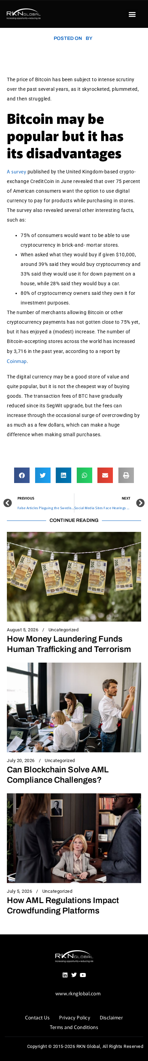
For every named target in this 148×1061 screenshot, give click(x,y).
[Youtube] (83, 975)
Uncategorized (64, 630)
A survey (16, 171)
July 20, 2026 (21, 760)
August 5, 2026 (22, 630)
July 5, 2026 (19, 891)
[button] (132, 14)
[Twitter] (74, 975)
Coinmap (17, 360)
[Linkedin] (65, 975)
